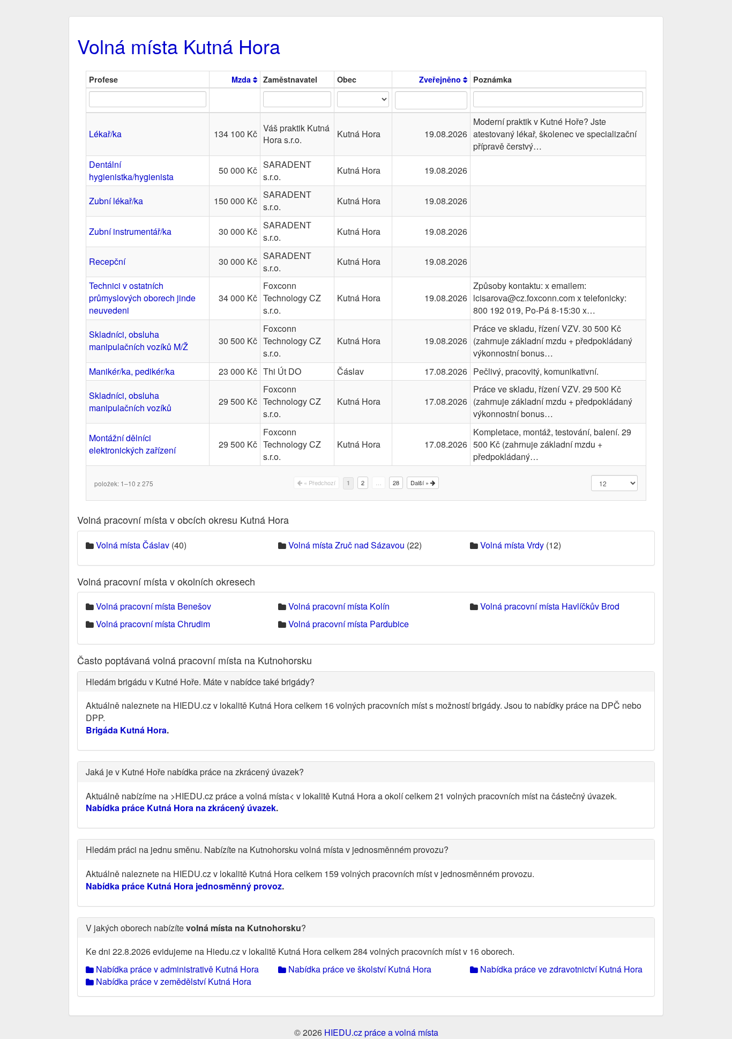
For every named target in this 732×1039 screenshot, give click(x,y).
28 (396, 482)
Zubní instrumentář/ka (130, 231)
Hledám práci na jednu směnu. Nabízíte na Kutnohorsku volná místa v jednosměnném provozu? (267, 849)
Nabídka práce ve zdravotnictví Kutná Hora (560, 969)
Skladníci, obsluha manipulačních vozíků (130, 401)
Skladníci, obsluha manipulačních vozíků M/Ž (138, 340)
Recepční (107, 261)
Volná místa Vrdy (512, 545)
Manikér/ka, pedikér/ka (132, 371)
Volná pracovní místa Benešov (153, 606)
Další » (420, 482)
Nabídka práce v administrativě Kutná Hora (176, 969)
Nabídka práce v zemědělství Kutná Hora (172, 981)
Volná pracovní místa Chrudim (153, 624)
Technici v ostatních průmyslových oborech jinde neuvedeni (142, 297)
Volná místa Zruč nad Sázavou (346, 545)
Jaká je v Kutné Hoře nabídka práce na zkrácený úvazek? (195, 772)
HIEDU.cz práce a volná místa (381, 1032)
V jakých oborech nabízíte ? (196, 928)
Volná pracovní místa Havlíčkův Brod (549, 606)
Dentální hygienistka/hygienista (131, 170)
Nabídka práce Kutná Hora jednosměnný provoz (184, 886)
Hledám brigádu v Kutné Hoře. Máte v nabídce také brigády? (200, 682)
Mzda (242, 79)
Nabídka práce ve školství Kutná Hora (358, 969)
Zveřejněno (441, 79)
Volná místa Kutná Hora (178, 46)
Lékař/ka (105, 134)
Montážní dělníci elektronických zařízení (132, 444)
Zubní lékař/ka (116, 201)
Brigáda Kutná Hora (126, 730)
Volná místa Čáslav (132, 545)
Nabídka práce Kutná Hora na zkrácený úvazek (181, 807)
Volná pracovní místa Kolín (339, 606)
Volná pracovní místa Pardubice (348, 624)
